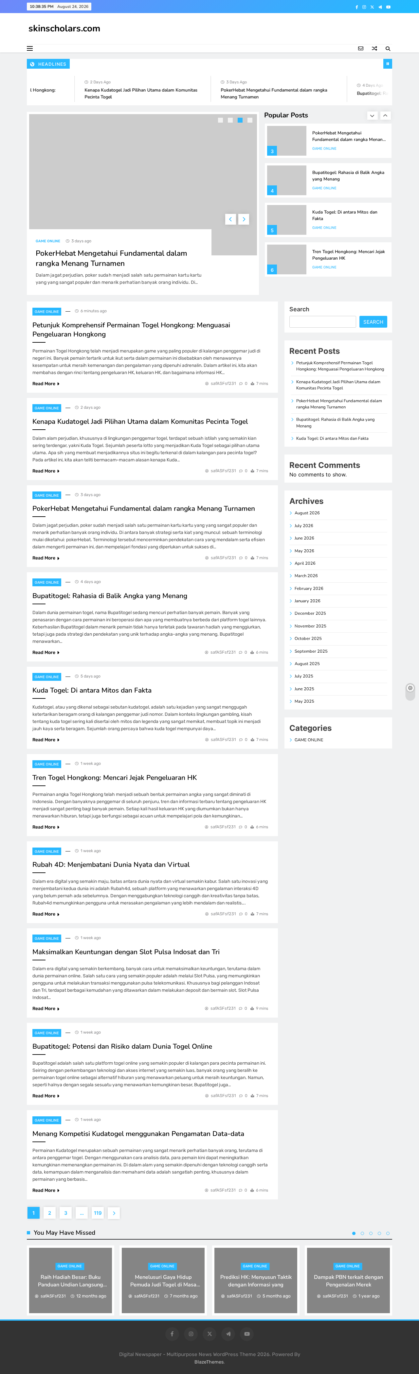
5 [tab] (388, 1233)
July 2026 (304, 526)
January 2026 (307, 601)
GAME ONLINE (48, 241)
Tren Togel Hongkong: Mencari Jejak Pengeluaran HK (114, 777)
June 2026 (304, 538)
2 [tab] (231, 121)
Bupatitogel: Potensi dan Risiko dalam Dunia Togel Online (122, 1046)
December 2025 (310, 613)
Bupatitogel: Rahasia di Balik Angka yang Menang (109, 595)
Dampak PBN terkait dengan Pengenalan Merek (348, 1280)
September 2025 (311, 651)
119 (98, 1213)
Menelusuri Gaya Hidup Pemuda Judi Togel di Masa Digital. (163, 1284)
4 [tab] (250, 121)
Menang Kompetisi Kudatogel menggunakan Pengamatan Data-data (138, 1133)
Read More (43, 383)
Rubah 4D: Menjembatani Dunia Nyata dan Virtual (111, 864)
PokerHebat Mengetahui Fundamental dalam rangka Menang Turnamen (111, 258)
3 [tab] (241, 121)
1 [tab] (221, 121)
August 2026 (307, 513)
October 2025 (308, 639)
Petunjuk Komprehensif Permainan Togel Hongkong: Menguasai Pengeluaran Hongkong (340, 366)
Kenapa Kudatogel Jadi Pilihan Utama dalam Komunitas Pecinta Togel (140, 421)
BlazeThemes (209, 1362)
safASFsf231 (223, 383)
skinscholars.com (64, 28)
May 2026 (304, 551)
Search (299, 309)
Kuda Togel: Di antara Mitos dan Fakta (92, 690)
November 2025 (310, 626)
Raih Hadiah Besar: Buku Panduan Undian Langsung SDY (70, 1284)
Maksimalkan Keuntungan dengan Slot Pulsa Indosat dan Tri (126, 951)
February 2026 (309, 589)
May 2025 (304, 701)
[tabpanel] (143, 203)
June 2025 (304, 689)
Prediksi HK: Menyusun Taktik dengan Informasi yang (256, 1280)
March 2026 (306, 576)
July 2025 (304, 676)
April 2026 (305, 563)
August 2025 (307, 664)
